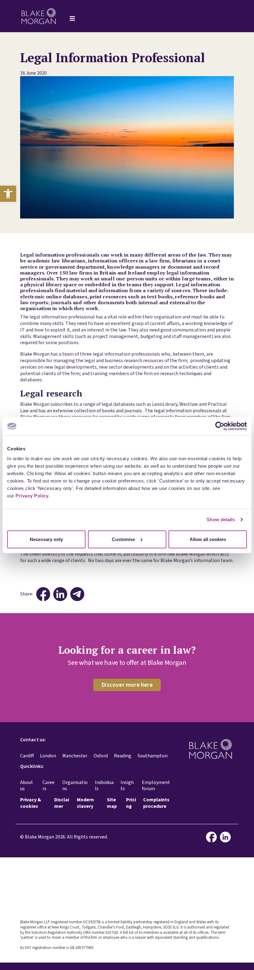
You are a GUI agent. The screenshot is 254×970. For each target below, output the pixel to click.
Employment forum (156, 785)
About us (26, 785)
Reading (122, 755)
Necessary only (46, 539)
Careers (48, 785)
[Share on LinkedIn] (60, 594)
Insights (127, 785)
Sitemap (112, 803)
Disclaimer (61, 803)
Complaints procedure (156, 803)
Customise (123, 539)
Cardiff (27, 755)
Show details (221, 519)
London (48, 755)
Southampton (153, 755)
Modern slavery (85, 803)
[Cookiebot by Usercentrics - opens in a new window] (220, 426)
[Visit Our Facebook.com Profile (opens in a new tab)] (213, 837)
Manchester (74, 755)
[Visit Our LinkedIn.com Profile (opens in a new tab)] (227, 837)
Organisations (75, 785)
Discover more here (127, 685)
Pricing (131, 803)
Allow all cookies (208, 539)
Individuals (104, 785)
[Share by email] (77, 594)
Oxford (101, 755)
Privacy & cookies (30, 803)
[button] (8, 194)
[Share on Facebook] (43, 594)
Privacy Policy (31, 495)
